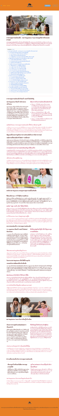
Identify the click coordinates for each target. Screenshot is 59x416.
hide (13, 49)
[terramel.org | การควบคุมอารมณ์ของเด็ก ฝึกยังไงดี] (29, 5)
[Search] (1, 5)
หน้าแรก (4, 5)
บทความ (8, 5)
